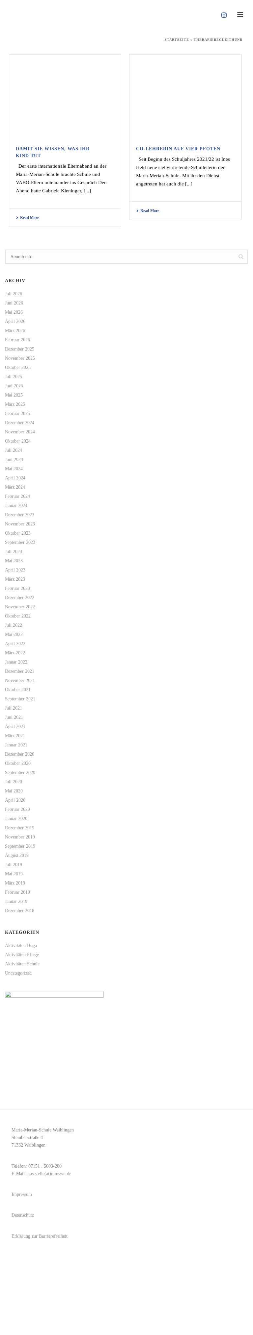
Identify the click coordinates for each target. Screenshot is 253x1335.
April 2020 (15, 800)
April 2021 (15, 726)
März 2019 (15, 883)
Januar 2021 (16, 744)
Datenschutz (23, 1215)
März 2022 (15, 652)
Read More (29, 217)
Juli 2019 (13, 864)
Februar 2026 (17, 339)
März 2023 (15, 579)
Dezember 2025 (19, 349)
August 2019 (17, 855)
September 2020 (20, 772)
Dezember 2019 (19, 827)
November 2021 (20, 680)
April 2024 (15, 477)
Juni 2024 (14, 459)
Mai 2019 (14, 873)
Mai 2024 (14, 468)
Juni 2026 (14, 303)
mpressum (22, 1194)
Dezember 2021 (19, 671)
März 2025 (15, 404)
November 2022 (20, 606)
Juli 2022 (13, 625)
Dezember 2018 (19, 910)
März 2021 (15, 735)
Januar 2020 (16, 818)
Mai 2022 (14, 634)
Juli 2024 (13, 450)
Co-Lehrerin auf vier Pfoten (178, 148)
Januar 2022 (16, 662)
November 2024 (20, 431)
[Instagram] (224, 15)
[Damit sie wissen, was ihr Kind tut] (65, 96)
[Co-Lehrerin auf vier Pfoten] (185, 96)
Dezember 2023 (19, 514)
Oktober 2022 (18, 616)
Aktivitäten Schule (22, 963)
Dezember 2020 (19, 754)
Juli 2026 (13, 293)
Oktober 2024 (18, 441)
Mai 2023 (14, 560)
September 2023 (20, 542)
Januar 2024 (16, 505)
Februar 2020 (17, 809)
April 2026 (15, 321)
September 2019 (20, 846)
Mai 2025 (14, 395)
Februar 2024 (17, 496)
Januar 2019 (16, 901)
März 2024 (15, 487)
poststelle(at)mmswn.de (49, 1173)
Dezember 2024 (19, 422)
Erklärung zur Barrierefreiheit (40, 1236)
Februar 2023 (17, 588)
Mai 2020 (14, 791)
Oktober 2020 (18, 763)
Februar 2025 (17, 413)
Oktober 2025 (18, 367)
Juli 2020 (13, 781)
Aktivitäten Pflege (22, 954)
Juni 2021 (14, 717)
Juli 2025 (13, 376)
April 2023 (15, 570)
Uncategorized (18, 973)
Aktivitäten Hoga (21, 945)
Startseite (177, 39)
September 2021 (20, 698)
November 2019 (20, 837)
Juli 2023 (13, 551)
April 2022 (15, 643)
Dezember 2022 (19, 597)
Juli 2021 (13, 708)
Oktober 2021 (18, 689)
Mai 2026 (14, 312)
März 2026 (15, 330)
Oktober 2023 (18, 533)
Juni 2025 (14, 385)
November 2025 (20, 358)
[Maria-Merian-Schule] (126, 15)
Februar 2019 (17, 892)
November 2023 (20, 524)
